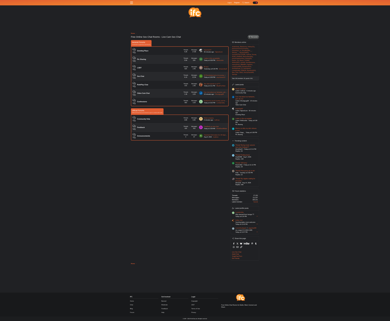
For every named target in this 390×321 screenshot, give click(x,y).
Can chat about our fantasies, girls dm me (217, 92)
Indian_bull (238, 220)
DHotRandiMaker (222, 128)
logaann (249, 64)
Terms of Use (195, 308)
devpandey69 (223, 69)
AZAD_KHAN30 (237, 56)
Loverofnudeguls (240, 228)
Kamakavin (247, 68)
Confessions (142, 102)
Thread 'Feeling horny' (242, 155)
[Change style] (254, 2)
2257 (193, 305)
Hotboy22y (251, 46)
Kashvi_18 (235, 60)
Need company (209, 118)
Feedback (141, 127)
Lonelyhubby (221, 103)
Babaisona (243, 46)
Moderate (164, 305)
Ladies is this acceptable (212, 58)
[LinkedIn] (245, 243)
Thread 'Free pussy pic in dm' (245, 171)
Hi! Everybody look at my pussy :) (214, 75)
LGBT (139, 68)
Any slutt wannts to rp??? (212, 84)
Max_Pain (235, 72)
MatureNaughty (248, 56)
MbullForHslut (220, 86)
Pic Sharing (141, 59)
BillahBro (243, 64)
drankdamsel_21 (237, 68)
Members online (240, 42)
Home (132, 301)
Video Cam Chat (143, 93)
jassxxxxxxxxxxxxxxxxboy (240, 48)
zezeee (242, 62)
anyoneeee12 (221, 77)
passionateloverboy (238, 58)
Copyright (194, 301)
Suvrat (254, 54)
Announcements (143, 136)
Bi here (206, 67)
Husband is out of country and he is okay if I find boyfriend (222, 100)
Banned (163, 301)
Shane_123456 (244, 60)
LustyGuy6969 (236, 66)
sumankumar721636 (238, 54)
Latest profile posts (242, 208)
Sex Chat (140, 76)
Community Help (143, 119)
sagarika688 (252, 228)
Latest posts (239, 84)
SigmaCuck (219, 52)
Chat (131, 305)
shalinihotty (235, 46)
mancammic (236, 64)
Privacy (193, 312)
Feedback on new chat (211, 126)
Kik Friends (235, 258)
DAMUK (243, 70)
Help (162, 312)
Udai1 (241, 72)
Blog (131, 308)
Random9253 (251, 70)
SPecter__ (235, 52)
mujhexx (215, 137)
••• (257, 216)
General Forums (138, 42)
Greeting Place (142, 51)
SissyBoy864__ (247, 50)
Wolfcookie (220, 60)
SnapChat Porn (237, 256)
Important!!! (207, 50)
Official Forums (138, 111)
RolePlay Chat (142, 85)
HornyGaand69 (249, 72)
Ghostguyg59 (219, 94)
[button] (131, 2)
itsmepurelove (246, 66)
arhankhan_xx (236, 50)
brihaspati (248, 58)
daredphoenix (250, 62)
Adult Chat (235, 254)
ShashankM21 (244, 52)
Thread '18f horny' (241, 163)
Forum (132, 312)
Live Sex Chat (236, 252)
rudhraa (216, 120)
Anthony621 (236, 62)
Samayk (234, 74)
